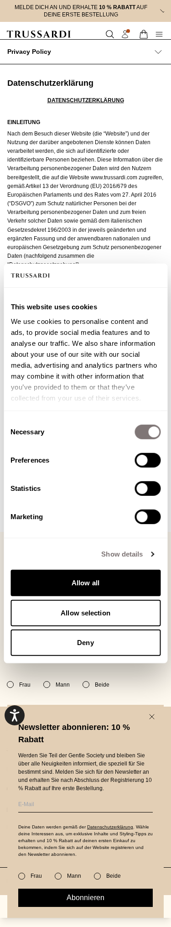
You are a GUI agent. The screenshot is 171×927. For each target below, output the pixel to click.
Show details (122, 554)
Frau (36, 876)
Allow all (85, 583)
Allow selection (85, 613)
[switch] (148, 460)
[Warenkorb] (144, 34)
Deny (85, 642)
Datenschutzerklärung (110, 826)
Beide (113, 876)
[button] (110, 34)
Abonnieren (85, 897)
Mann (74, 876)
